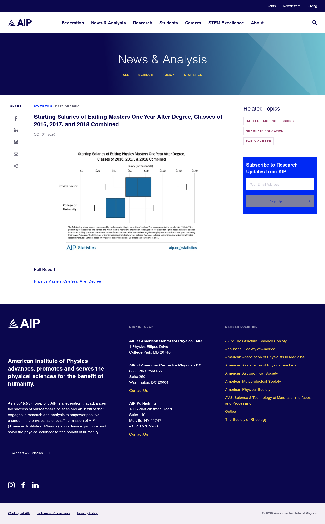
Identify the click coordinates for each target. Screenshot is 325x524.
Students (168, 22)
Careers (193, 22)
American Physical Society (247, 389)
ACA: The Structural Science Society (256, 341)
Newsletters (291, 6)
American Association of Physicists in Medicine (265, 357)
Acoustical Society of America (250, 349)
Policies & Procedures (53, 513)
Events (271, 6)
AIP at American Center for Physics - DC (165, 365)
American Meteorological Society (253, 381)
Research (143, 22)
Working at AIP (19, 513)
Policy (168, 74)
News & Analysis (108, 22)
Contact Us (138, 390)
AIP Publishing (142, 403)
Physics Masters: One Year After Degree (67, 281)
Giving (312, 6)
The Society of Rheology (246, 419)
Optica (230, 411)
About (257, 22)
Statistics (193, 74)
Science (145, 74)
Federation (73, 22)
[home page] (20, 22)
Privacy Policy (87, 513)
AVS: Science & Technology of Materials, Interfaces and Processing (268, 400)
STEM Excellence (226, 22)
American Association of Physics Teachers (260, 365)
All (126, 74)
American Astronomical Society (251, 373)
